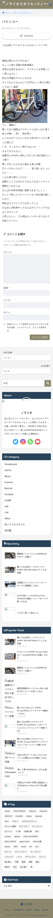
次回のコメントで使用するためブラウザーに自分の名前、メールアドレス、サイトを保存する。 (27, 327)
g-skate (8, 836)
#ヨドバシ (8, 831)
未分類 (8, 530)
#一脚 (18, 831)
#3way (7, 811)
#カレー (16, 821)
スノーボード (35, 852)
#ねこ (7, 821)
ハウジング (9, 857)
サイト (6, 312)
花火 (15, 867)
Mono (8, 476)
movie (23, 847)
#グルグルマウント (29, 821)
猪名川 (7, 867)
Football (9, 494)
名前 (6, 288)
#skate (29, 816)
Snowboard (11, 464)
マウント (42, 857)
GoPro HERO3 (10, 842)
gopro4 (17, 836)
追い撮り (23, 867)
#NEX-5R (8, 816)
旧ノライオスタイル (15, 524)
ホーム (8, 910)
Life (6, 512)
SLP (37, 847)
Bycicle (8, 488)
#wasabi (38, 816)
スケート (8, 852)
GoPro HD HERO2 (30, 836)
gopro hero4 (24, 842)
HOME (28, 904)
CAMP (8, 500)
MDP (16, 847)
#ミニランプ (37, 826)
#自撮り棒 (28, 831)
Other (7, 518)
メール (7, 300)
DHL (37, 831)
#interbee (43, 811)
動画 (23, 862)
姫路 (30, 862)
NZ (31, 847)
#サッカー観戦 (10, 826)
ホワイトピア (30, 857)
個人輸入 (8, 862)
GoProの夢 (37, 842)
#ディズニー (24, 826)
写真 (16, 862)
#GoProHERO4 (19, 811)
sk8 (6, 506)
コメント (7, 252)
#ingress (32, 811)
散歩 (37, 862)
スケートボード (21, 852)
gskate (7, 847)
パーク (19, 857)
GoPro (8, 470)
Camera (9, 482)
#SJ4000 (19, 816)
